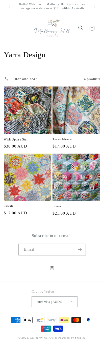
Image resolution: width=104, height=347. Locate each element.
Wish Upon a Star (16, 139)
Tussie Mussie (62, 139)
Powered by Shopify (72, 337)
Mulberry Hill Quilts (44, 337)
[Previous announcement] (9, 6)
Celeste (8, 206)
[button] (10, 28)
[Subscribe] (80, 249)
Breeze (57, 206)
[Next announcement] (94, 6)
